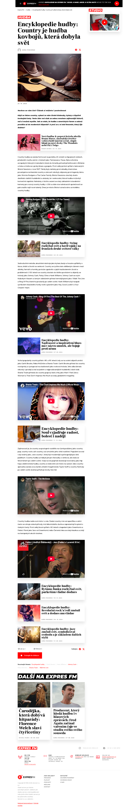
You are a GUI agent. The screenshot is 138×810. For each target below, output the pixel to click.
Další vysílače (30, 764)
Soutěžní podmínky (67, 778)
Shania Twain (33, 667)
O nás (62, 782)
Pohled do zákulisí (90, 748)
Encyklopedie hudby (38, 664)
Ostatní (63, 776)
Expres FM (79, 756)
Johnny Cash (72, 664)
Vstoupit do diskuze (31, 655)
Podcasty (47, 782)
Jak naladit (49, 776)
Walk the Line (44, 667)
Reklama (47, 784)
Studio (95, 10)
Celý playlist (44, 4)
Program (47, 778)
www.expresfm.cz (109, 756)
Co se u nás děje (113, 748)
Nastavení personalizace (25, 803)
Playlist (47, 780)
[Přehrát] (116, 3)
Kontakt (47, 787)
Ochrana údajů (66, 780)
